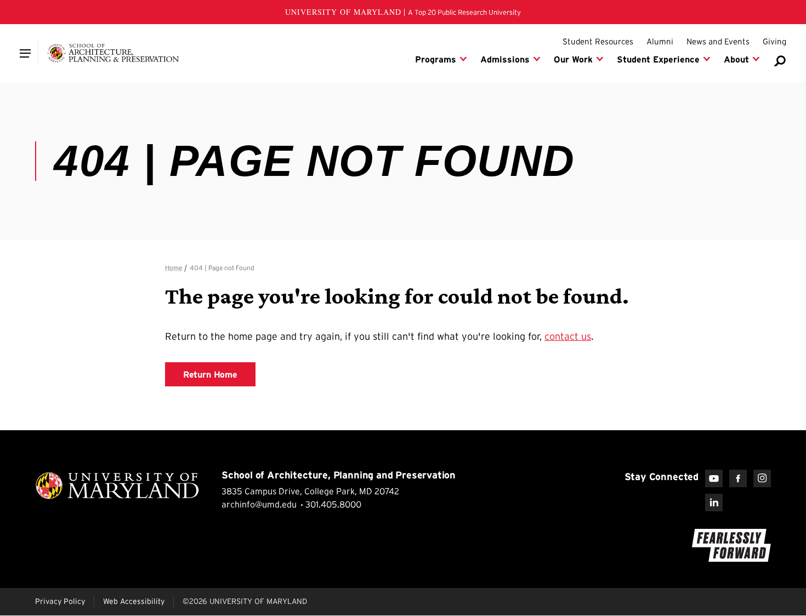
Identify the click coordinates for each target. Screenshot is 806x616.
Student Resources (598, 41)
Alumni (659, 41)
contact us (567, 336)
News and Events (718, 41)
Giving (774, 41)
